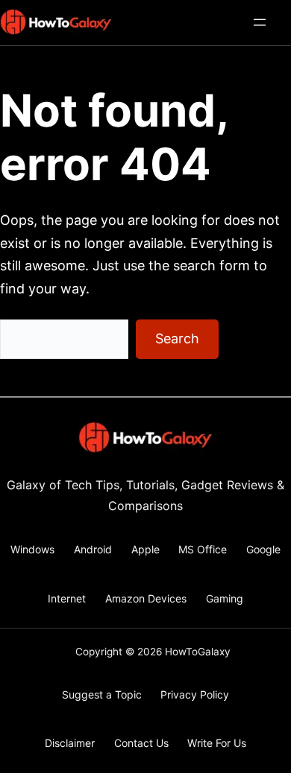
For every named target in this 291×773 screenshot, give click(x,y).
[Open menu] (260, 22)
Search (177, 338)
